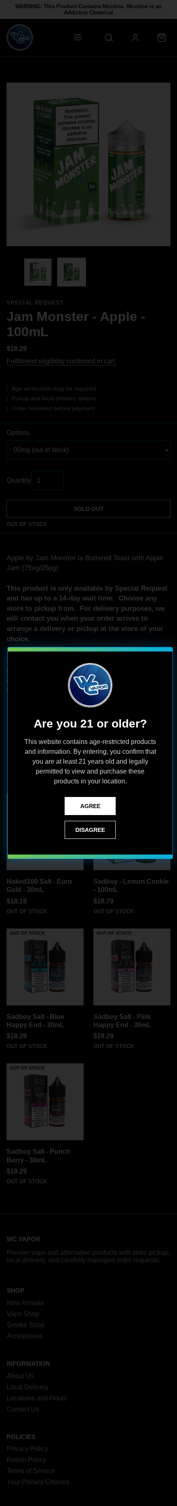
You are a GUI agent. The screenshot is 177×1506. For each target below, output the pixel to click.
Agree (90, 806)
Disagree (90, 830)
